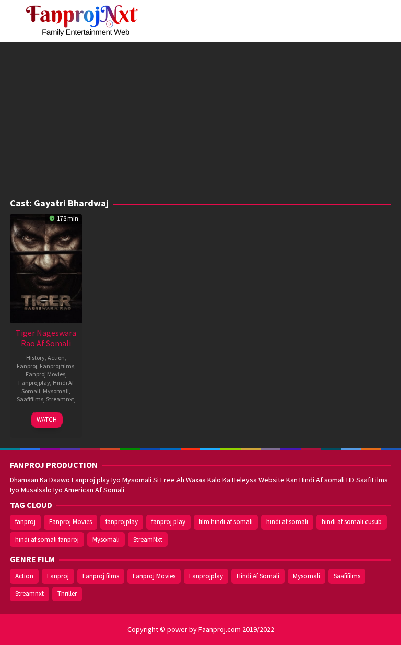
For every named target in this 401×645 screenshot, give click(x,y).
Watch (47, 419)
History (35, 357)
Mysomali (56, 391)
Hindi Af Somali (258, 575)
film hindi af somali (226, 521)
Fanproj (27, 366)
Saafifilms (30, 399)
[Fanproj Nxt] (84, 20)
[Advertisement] (200, 120)
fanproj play (168, 521)
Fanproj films (57, 366)
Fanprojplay (34, 382)
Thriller (67, 593)
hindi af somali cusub (352, 521)
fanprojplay (121, 521)
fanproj (25, 521)
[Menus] (383, 21)
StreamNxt (147, 539)
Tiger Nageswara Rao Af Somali (46, 337)
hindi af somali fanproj (47, 539)
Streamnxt (60, 399)
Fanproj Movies (45, 374)
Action (56, 357)
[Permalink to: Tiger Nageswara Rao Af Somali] (45, 267)
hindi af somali (287, 521)
